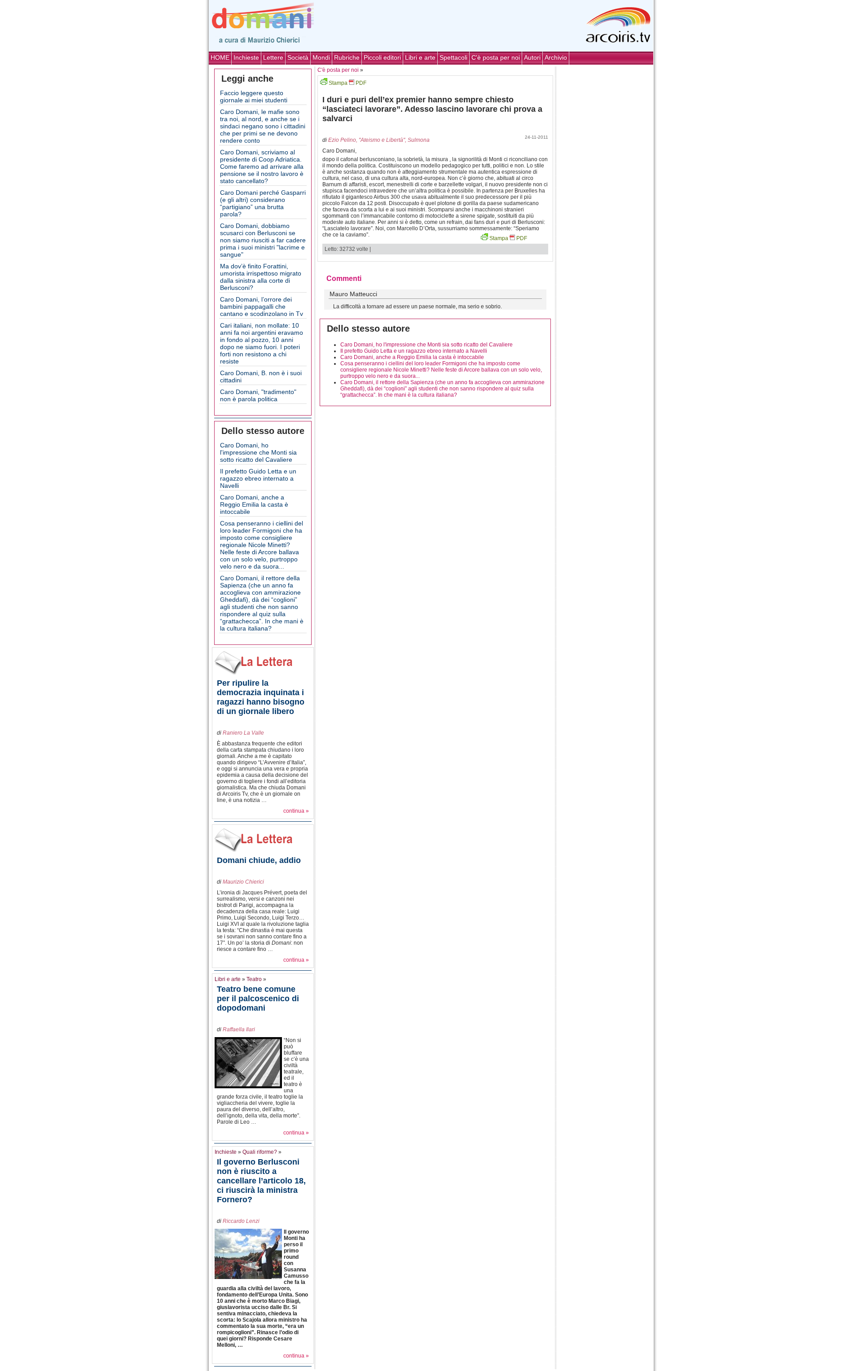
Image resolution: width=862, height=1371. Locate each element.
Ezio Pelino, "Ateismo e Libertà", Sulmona (379, 140)
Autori (532, 57)
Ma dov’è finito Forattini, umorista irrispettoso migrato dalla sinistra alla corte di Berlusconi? (260, 277)
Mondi (321, 57)
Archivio (556, 57)
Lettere (273, 57)
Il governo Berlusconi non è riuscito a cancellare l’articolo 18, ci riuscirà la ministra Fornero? (261, 1180)
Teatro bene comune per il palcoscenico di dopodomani (258, 998)
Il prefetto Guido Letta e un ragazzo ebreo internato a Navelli (258, 478)
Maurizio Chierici (243, 882)
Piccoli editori (382, 57)
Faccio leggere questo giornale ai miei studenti (253, 96)
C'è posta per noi (495, 57)
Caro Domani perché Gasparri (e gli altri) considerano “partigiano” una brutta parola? (263, 203)
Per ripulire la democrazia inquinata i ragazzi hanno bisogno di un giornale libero (260, 697)
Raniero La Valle (243, 733)
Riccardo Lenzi (241, 1221)
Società (297, 57)
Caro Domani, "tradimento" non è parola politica (258, 395)
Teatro (254, 979)
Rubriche (347, 57)
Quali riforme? (259, 1152)
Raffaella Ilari (239, 1029)
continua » (296, 811)
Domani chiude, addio (259, 860)
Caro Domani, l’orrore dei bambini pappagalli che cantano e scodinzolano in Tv (261, 306)
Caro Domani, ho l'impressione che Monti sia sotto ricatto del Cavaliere (258, 452)
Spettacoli (453, 57)
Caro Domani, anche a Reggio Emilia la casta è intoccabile (254, 504)
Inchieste (246, 57)
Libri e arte (420, 57)
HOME (220, 57)
